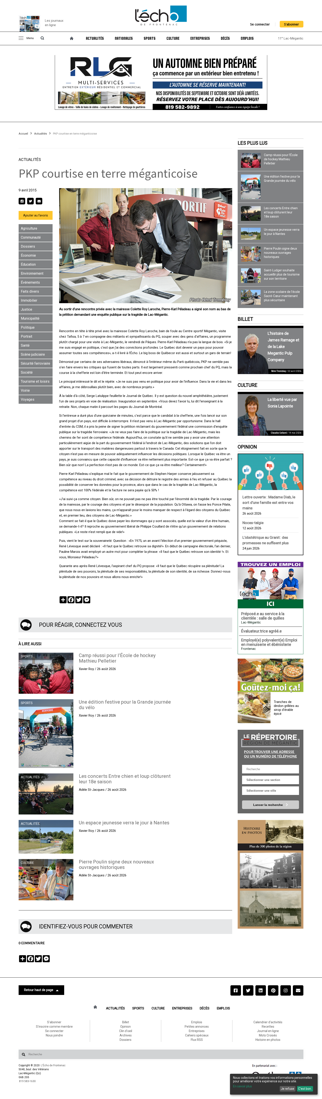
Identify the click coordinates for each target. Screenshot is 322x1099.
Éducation (28, 264)
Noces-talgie (253, 523)
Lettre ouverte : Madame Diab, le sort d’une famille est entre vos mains (268, 502)
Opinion (247, 447)
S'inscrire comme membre (54, 1026)
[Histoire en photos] (270, 835)
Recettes (268, 1026)
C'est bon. (305, 1088)
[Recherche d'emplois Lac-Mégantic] (270, 585)
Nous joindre (54, 1035)
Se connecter (260, 24)
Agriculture (29, 228)
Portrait (26, 336)
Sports (150, 38)
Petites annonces (197, 1026)
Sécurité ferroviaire (35, 363)
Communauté (31, 237)
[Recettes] (270, 676)
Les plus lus (252, 143)
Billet (245, 319)
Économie (28, 255)
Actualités (95, 38)
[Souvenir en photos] (270, 870)
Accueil (23, 133)
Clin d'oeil (125, 1031)
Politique (28, 327)
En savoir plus (242, 1086)
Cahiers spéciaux (197, 1035)
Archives (126, 1035)
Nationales (124, 38)
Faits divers (30, 291)
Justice (26, 309)
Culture (172, 38)
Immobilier (29, 300)
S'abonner (291, 24)
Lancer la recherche (268, 805)
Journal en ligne (268, 1031)
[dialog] (274, 1084)
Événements (30, 282)
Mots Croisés (268, 1035)
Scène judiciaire (33, 354)
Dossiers (28, 246)
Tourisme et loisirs (35, 381)
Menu (30, 38)
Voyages (27, 399)
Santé (25, 345)
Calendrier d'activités (267, 1022)
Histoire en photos (267, 1039)
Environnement (32, 273)
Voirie (25, 390)
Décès (225, 38)
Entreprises (200, 38)
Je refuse (287, 1088)
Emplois (247, 38)
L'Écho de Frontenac (53, 1065)
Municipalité (30, 318)
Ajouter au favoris (35, 215)
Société (27, 372)
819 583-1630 (27, 1081)
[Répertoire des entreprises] (270, 745)
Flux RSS (197, 1039)
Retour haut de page (38, 990)
